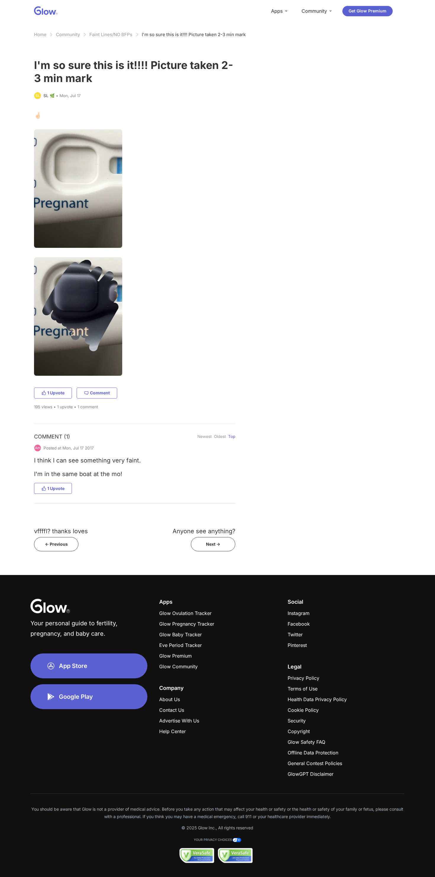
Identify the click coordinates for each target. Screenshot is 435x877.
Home (40, 34)
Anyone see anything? (204, 531)
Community (68, 34)
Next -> (213, 544)
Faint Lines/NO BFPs (110, 34)
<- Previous (56, 544)
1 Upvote (56, 392)
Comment (100, 392)
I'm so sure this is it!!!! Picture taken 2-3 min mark (194, 34)
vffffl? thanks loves (61, 531)
